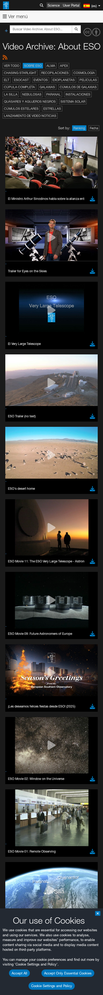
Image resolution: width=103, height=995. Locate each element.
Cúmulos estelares (21, 109)
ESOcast (21, 80)
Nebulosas (31, 94)
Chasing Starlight (20, 73)
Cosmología (84, 73)
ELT (6, 80)
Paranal (53, 94)
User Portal (71, 5)
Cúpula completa (19, 87)
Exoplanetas (64, 80)
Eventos (41, 80)
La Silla (10, 94)
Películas (88, 80)
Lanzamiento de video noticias (30, 116)
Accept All (19, 973)
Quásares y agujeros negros (30, 101)
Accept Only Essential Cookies (68, 973)
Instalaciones (77, 94)
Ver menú (17, 16)
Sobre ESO (33, 66)
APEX (64, 66)
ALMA (50, 66)
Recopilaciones (55, 73)
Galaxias (47, 87)
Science (54, 5)
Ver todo (11, 66)
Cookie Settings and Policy (51, 986)
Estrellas (52, 109)
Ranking (79, 128)
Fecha (94, 128)
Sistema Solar (72, 101)
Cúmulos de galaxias (78, 87)
